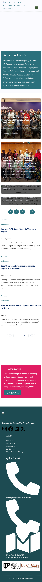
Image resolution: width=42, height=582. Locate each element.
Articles (4, 219)
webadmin (5, 224)
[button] (36, 7)
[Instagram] (4, 428)
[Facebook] (10, 428)
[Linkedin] (16, 428)
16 (30, 335)
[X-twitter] (22, 428)
